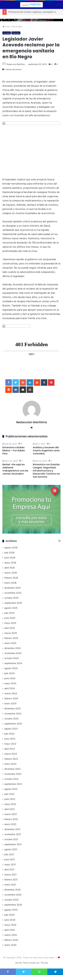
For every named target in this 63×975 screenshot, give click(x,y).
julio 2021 (9, 854)
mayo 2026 (10, 562)
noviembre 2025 (12, 593)
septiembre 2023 (13, 723)
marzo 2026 (10, 572)
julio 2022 (9, 794)
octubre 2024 (11, 658)
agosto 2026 (11, 547)
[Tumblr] (44, 382)
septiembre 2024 (13, 663)
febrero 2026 (11, 577)
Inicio (7, 26)
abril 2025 (9, 628)
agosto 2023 (11, 728)
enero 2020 (10, 945)
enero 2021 (10, 884)
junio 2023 (9, 738)
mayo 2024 (10, 683)
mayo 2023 (10, 743)
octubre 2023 (11, 718)
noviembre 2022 (12, 774)
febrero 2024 (11, 698)
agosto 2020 (11, 909)
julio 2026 (9, 552)
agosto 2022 (10, 789)
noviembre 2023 (12, 713)
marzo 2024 (10, 693)
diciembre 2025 (12, 587)
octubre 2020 (11, 899)
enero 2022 (10, 824)
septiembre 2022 (13, 784)
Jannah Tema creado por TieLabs (31, 962)
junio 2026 (9, 557)
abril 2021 (9, 869)
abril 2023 (9, 748)
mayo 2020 (10, 925)
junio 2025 (9, 618)
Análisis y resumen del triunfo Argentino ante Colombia (46, 450)
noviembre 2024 (12, 653)
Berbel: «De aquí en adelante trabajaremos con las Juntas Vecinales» (15, 469)
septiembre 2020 (13, 904)
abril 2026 (9, 567)
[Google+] (23, 382)
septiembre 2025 (13, 603)
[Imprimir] (30, 389)
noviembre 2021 (12, 834)
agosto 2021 (10, 849)
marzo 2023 (10, 754)
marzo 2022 (10, 814)
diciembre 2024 (12, 648)
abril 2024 (9, 688)
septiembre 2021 (13, 844)
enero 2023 (10, 764)
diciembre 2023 (12, 708)
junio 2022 (9, 799)
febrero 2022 (11, 819)
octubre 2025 (11, 598)
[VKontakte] (15, 389)
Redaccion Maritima (16, 64)
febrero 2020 (11, 940)
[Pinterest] (51, 382)
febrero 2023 (11, 759)
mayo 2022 (10, 804)
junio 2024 (9, 678)
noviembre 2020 (12, 894)
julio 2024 (9, 673)
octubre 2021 (11, 839)
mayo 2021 (10, 864)
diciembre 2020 (12, 889)
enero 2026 (10, 582)
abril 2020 (9, 930)
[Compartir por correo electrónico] (23, 389)
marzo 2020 (10, 935)
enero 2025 (10, 643)
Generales (17, 26)
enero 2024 (10, 703)
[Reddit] (8, 389)
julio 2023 (9, 733)
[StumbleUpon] (37, 382)
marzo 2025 (10, 633)
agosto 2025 (10, 608)
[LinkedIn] (30, 382)
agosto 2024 (11, 668)
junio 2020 (9, 920)
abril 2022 (9, 809)
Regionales (16, 33)
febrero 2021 (11, 879)
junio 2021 (9, 859)
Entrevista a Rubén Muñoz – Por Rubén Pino (13, 450)
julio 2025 (9, 613)
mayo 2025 (10, 623)
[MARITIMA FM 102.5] (31, 4)
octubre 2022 (11, 779)
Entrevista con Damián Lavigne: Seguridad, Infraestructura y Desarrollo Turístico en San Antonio (46, 470)
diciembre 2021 (12, 829)
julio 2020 (9, 914)
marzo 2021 (10, 874)
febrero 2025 (11, 638)
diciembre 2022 (12, 769)
